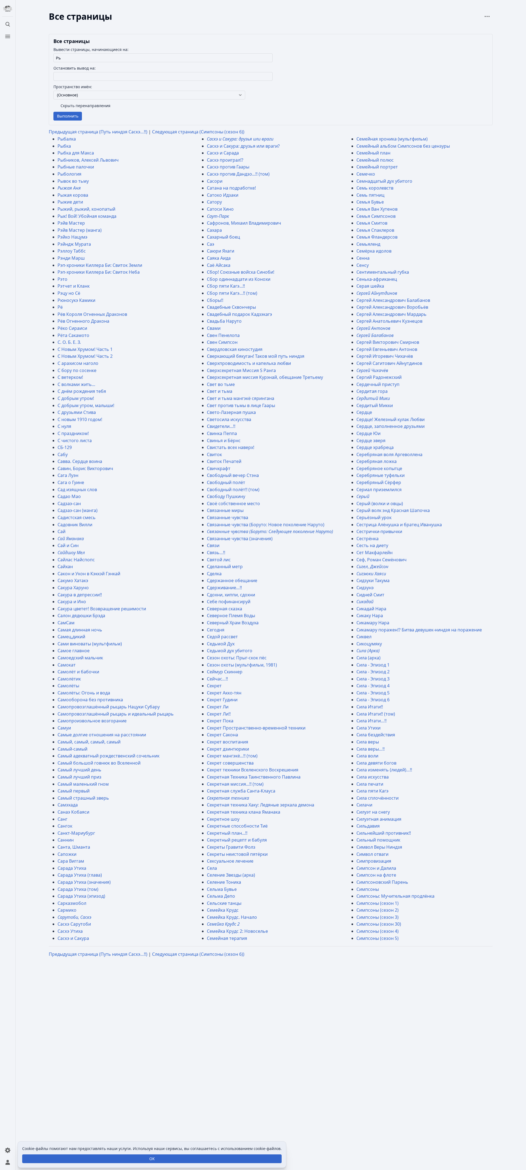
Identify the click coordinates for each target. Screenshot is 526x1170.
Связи (213, 545)
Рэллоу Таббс (72, 251)
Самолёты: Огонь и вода (84, 693)
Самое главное (74, 651)
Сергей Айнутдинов (376, 293)
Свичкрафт (218, 468)
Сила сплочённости (377, 798)
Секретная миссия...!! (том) (235, 784)
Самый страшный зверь (83, 798)
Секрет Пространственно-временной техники (256, 728)
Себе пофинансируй (228, 602)
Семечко (365, 174)
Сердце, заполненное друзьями (390, 426)
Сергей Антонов (373, 328)
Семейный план (373, 153)
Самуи (64, 728)
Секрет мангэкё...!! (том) (232, 756)
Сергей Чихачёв (372, 370)
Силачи (364, 805)
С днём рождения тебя (82, 391)
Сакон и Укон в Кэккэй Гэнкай (89, 574)
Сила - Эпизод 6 (373, 700)
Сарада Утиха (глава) (80, 875)
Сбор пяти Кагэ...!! (226, 286)
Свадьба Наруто (224, 321)
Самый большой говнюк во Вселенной (99, 763)
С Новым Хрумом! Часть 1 (85, 349)
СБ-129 (65, 447)
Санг (62, 819)
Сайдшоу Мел (71, 553)
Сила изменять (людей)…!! (384, 770)
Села (212, 868)
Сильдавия (368, 826)
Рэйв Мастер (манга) (80, 230)
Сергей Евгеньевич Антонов (386, 349)
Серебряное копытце (379, 468)
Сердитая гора (372, 391)
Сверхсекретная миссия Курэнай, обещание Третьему (265, 377)
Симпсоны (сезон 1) (377, 903)
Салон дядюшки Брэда (81, 616)
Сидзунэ (365, 588)
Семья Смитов (371, 223)
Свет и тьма (219, 391)
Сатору (214, 202)
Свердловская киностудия (234, 349)
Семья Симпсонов (376, 216)
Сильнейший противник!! (383, 833)
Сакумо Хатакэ (73, 580)
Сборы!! (215, 300)
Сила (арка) (368, 658)
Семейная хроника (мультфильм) (392, 139)
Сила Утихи (368, 728)
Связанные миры (225, 510)
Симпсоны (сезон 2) (377, 910)
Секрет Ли (217, 707)
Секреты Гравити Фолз (231, 847)
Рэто (62, 279)
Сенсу (362, 265)
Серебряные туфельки (380, 475)
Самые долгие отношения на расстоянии (102, 735)
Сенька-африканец (376, 279)
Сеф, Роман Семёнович (381, 560)
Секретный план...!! (227, 833)
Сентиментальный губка (382, 272)
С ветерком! (70, 377)
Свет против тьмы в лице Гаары (241, 405)
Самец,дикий (71, 637)
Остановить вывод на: (74, 68)
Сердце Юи (368, 433)
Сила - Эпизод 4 (373, 686)
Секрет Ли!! (219, 714)
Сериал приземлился (379, 490)
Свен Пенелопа (223, 335)
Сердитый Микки (374, 405)
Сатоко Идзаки (222, 195)
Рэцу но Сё (69, 293)
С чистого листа (75, 440)
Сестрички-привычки (379, 531)
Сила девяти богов (376, 763)
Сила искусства (372, 777)
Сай (61, 531)
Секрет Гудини (222, 700)
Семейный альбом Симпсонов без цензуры (403, 146)
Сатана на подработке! (231, 188)
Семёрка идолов (373, 251)
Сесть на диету (372, 545)
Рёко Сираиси (72, 328)
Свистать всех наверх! (230, 447)
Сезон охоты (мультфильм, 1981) (242, 665)
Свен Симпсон (222, 342)
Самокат (67, 665)
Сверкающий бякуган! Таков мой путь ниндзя (255, 356)
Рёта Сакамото (73, 335)
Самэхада (68, 805)
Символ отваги (372, 854)
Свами (214, 328)
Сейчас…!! (217, 679)
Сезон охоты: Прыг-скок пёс (237, 658)
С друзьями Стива (77, 412)
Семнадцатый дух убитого (384, 181)
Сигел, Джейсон (372, 566)
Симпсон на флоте (376, 875)
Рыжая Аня (69, 188)
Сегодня (215, 630)
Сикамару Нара (372, 623)
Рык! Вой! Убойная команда (87, 216)
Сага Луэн (68, 475)
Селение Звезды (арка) (231, 875)
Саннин (66, 840)
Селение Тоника (224, 882)
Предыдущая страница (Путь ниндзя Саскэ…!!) (98, 132)
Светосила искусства (229, 419)
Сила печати (369, 784)
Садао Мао (69, 496)
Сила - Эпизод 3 (373, 679)
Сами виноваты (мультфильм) (90, 644)
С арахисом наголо (78, 363)
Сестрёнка (367, 539)
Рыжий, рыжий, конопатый (86, 209)
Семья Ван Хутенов (377, 209)
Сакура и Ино (72, 602)
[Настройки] (7, 1150)
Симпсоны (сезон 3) (377, 917)
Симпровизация (373, 861)
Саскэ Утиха (70, 931)
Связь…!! (216, 553)
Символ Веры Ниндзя (379, 847)
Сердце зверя (370, 440)
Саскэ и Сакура (73, 938)
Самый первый (74, 791)
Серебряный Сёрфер (378, 482)
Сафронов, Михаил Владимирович (244, 223)
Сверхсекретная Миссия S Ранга (241, 370)
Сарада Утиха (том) (78, 889)
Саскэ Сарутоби (74, 924)
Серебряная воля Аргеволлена (389, 454)
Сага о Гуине (71, 482)
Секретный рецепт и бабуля (237, 840)
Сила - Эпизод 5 (373, 693)
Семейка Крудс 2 (223, 924)
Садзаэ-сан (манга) (78, 510)
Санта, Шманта (74, 847)
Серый (362, 496)
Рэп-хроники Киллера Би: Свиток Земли (100, 265)
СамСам (66, 623)
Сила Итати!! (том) (375, 714)
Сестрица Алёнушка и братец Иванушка (399, 525)
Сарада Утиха (72, 868)
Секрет (214, 686)
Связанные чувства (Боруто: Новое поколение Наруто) (265, 525)
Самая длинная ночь (80, 630)
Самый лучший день (79, 770)
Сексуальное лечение (230, 861)
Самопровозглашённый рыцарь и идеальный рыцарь (116, 714)
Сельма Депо (221, 896)
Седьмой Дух (221, 644)
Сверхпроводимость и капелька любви (249, 363)
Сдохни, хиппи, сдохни (231, 595)
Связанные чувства (227, 517)
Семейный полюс (375, 160)
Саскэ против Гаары (228, 167)
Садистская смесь (77, 517)
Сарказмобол (72, 903)
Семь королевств (374, 188)
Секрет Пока (220, 721)
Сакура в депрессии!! (80, 595)
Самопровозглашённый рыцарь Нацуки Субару (109, 707)
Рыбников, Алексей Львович (88, 160)
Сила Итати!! (369, 707)
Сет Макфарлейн (374, 553)
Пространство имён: (72, 86)
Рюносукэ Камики (76, 300)
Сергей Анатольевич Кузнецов (389, 321)
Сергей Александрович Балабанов (393, 300)
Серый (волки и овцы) (379, 503)
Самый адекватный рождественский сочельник (108, 756)
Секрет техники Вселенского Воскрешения (252, 770)
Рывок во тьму (73, 181)
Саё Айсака (218, 265)
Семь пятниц (370, 195)
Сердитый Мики (373, 398)
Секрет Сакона (222, 735)
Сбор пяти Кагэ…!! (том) (232, 293)
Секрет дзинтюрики (228, 749)
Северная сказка (224, 609)
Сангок (65, 826)
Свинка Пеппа (222, 433)
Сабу (63, 454)
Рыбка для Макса (76, 153)
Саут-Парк (218, 216)
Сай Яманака (71, 539)
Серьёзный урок (373, 517)
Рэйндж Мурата (74, 244)
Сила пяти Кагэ (372, 791)
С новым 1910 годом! (80, 419)
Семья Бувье (370, 202)
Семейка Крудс (223, 910)
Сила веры (367, 742)
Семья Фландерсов (377, 237)
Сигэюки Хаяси (371, 574)
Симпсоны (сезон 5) (377, 938)
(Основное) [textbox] (67, 95)
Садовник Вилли (75, 525)
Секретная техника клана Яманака (243, 812)
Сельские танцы (224, 903)
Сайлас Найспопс (76, 560)
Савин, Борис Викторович (85, 468)
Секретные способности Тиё (237, 826)
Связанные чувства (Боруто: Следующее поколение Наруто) (270, 531)
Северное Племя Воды (231, 616)
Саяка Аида (219, 258)
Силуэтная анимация (378, 819)
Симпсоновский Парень (382, 882)
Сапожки (67, 854)
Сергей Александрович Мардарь (391, 314)
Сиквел (363, 637)
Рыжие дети (70, 202)
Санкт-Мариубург (76, 833)
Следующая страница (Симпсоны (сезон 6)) (198, 132)
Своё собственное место (233, 503)
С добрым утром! (76, 398)
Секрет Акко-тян (224, 693)
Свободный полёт (226, 482)
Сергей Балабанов (375, 335)
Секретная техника (228, 798)
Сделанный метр (225, 566)
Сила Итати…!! (371, 721)
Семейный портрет (377, 167)
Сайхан (65, 566)
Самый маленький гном (83, 784)
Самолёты (68, 686)
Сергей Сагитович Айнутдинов (389, 363)
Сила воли (367, 756)
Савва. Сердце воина (80, 461)
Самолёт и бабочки (78, 672)
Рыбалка (67, 139)
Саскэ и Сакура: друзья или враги (240, 139)
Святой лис (219, 560)
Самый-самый (72, 749)
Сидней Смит (370, 595)
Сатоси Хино (220, 209)
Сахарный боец (223, 237)
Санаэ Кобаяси (73, 812)
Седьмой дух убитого (229, 651)
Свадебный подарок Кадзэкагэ (239, 314)
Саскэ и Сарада (223, 153)
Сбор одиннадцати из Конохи (238, 279)
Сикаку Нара (369, 616)
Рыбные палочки (76, 167)
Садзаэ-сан (69, 503)
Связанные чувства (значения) (240, 539)
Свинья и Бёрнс (224, 440)
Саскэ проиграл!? (225, 160)
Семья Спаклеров (375, 230)
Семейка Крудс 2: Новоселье (237, 931)
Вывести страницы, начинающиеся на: (90, 49)
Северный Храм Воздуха (233, 623)
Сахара (214, 230)
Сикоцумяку (369, 644)
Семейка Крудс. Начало (232, 917)
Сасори (214, 181)
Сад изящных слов (77, 490)
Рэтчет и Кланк (74, 286)
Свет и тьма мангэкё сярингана (240, 398)
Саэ (210, 244)
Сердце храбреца (375, 447)
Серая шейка (370, 286)
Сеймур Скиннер (224, 672)
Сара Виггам (71, 861)
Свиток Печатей (224, 461)
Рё (60, 307)
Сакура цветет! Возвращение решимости (102, 609)
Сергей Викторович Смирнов (387, 342)
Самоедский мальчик (80, 658)
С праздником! (73, 433)
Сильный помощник (378, 840)
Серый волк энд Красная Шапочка (393, 510)
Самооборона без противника (90, 700)
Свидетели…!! (221, 426)
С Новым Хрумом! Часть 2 (85, 356)
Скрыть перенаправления (85, 105)
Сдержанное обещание (232, 580)
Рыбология (69, 174)
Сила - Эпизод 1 (373, 665)
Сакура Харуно (73, 588)
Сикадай (364, 602)
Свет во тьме (221, 384)
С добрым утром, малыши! (86, 405)
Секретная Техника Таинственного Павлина (254, 777)
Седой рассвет (222, 637)
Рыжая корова (73, 195)
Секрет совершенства (230, 763)
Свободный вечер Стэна (233, 475)
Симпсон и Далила (376, 868)
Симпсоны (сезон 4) (377, 931)
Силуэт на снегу (373, 812)
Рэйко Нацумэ (72, 237)
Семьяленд (368, 244)
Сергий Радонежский (379, 377)
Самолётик (69, 679)
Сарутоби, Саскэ (74, 917)
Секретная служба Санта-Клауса (241, 791)
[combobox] (149, 95)
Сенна (363, 258)
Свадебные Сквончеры (231, 307)
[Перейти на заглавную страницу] (7, 8)
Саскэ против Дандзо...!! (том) (238, 174)
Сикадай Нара (371, 609)
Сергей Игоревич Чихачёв (384, 356)
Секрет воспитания (227, 742)
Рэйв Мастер (71, 223)
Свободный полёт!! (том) (233, 490)
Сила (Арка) (368, 651)
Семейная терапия (227, 938)
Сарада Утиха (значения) (84, 882)
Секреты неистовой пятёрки (237, 854)
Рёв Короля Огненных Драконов (92, 314)
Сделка (214, 574)
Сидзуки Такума (373, 580)
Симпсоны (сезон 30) (378, 924)
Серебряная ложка (376, 461)
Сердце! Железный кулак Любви (390, 419)
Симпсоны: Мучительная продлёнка (395, 896)
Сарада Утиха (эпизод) (81, 896)
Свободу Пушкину (226, 496)
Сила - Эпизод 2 (373, 672)
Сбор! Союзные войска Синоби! (240, 272)
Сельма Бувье (222, 889)
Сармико (67, 910)
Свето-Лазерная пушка (231, 412)
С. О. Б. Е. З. (69, 342)
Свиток (214, 454)
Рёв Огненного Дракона (83, 321)
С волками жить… (76, 384)
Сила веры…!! (370, 749)
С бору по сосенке (77, 370)
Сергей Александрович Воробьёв (392, 307)
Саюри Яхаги (220, 251)
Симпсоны (367, 889)
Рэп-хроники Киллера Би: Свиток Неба (99, 272)
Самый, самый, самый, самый (89, 742)
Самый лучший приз (79, 777)
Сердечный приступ (377, 384)
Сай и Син (68, 545)
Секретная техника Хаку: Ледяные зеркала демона (260, 805)
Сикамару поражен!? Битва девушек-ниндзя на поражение (419, 630)
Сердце (364, 412)
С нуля (64, 426)
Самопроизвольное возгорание (92, 721)
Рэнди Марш (71, 258)
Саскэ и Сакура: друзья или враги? (243, 146)
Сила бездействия (375, 735)
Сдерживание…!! (224, 588)
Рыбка (64, 146)
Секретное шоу (223, 819)
